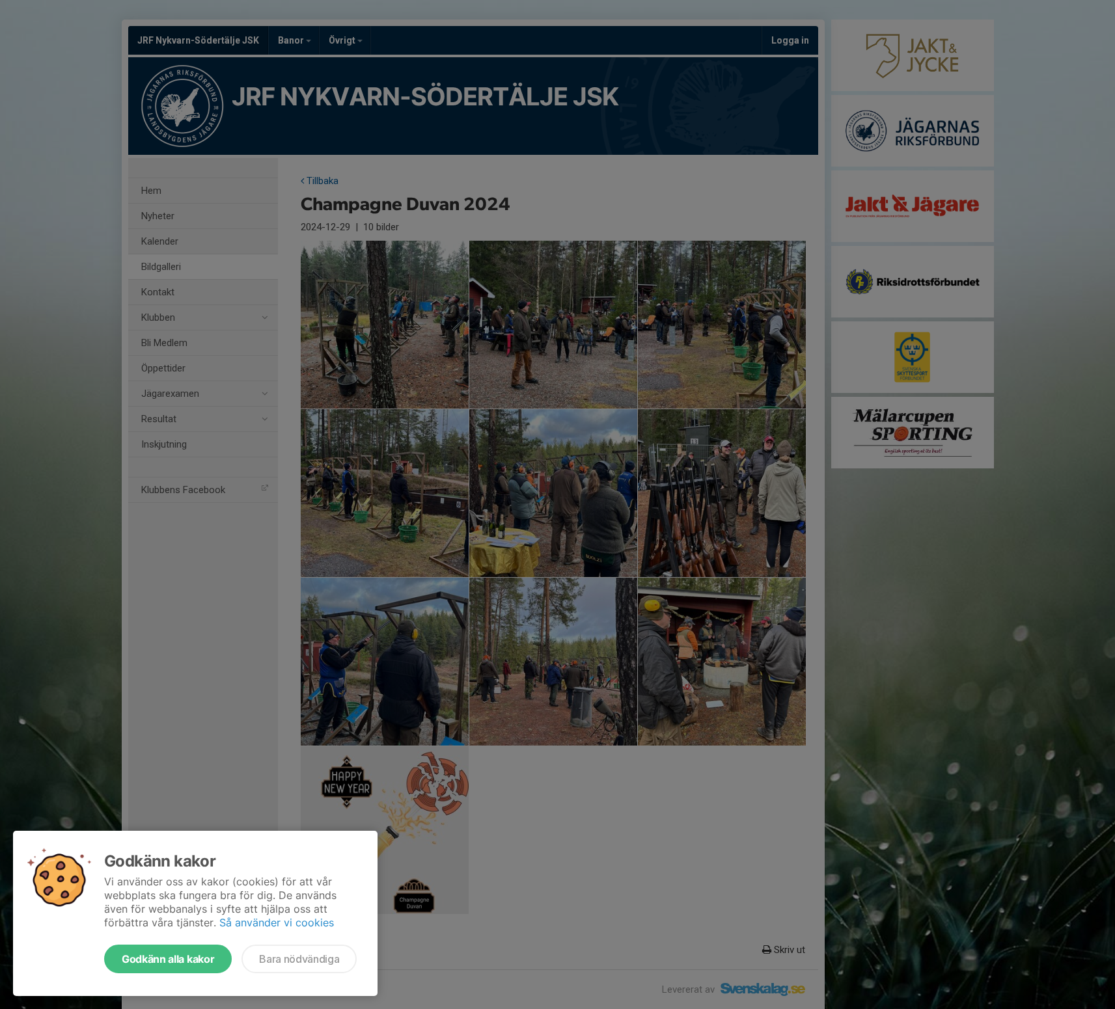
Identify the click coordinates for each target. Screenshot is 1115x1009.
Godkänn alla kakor (168, 958)
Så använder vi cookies (276, 922)
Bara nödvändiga (299, 958)
